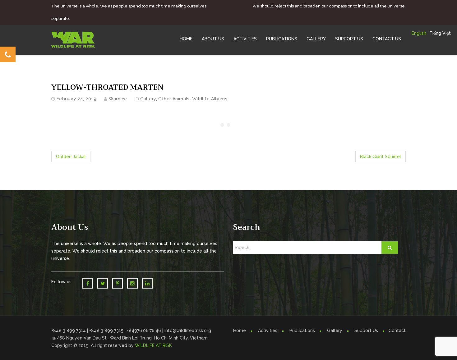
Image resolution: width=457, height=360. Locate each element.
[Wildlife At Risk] (73, 39)
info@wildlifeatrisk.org (187, 330)
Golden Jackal (71, 156)
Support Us (349, 38)
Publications (281, 38)
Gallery (316, 38)
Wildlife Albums (209, 98)
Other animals (173, 98)
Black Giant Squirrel (380, 156)
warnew (118, 98)
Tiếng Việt (440, 33)
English (419, 33)
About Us (213, 38)
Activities (245, 38)
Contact (397, 330)
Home (186, 38)
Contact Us (386, 38)
